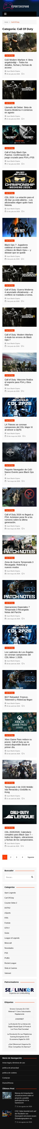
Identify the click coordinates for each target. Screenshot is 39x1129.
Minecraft (8, 943)
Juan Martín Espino (13, 71)
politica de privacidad (10, 1068)
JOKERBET (19, 1019)
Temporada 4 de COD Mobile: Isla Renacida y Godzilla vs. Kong (19, 789)
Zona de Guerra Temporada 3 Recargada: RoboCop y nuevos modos (19, 564)
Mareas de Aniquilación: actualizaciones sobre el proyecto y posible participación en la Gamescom (24, 1098)
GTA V (7, 928)
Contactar (6, 1078)
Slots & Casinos (11, 968)
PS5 (6, 953)
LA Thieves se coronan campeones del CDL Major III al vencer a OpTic (19, 427)
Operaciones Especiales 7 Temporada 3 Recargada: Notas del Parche (17, 609)
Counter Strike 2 (11, 903)
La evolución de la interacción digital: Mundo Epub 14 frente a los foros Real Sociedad (19, 1026)
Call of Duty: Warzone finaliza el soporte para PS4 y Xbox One (19, 382)
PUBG (7, 958)
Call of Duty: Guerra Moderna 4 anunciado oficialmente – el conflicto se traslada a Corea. (19, 292)
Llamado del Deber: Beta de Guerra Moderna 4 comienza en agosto (18, 110)
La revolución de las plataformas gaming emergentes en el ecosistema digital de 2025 (19, 1036)
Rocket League (10, 963)
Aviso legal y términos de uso (13, 1063)
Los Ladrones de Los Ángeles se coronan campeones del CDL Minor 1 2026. (19, 654)
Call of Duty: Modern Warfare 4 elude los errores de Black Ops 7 (19, 337)
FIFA (6, 918)
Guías (7, 933)
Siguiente (31, 857)
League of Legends (12, 938)
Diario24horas (7, 1083)
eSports (8, 913)
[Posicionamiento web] (19, 990)
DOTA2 (7, 908)
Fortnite (7, 923)
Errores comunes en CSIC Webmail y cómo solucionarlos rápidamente (19, 1011)
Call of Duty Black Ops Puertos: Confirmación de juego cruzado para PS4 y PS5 (19, 155)
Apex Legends (10, 893)
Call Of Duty (9, 55)
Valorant (8, 973)
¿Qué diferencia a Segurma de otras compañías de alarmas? (19, 1045)
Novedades (9, 948)
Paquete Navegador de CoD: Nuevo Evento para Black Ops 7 (19, 472)
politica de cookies (9, 1073)
